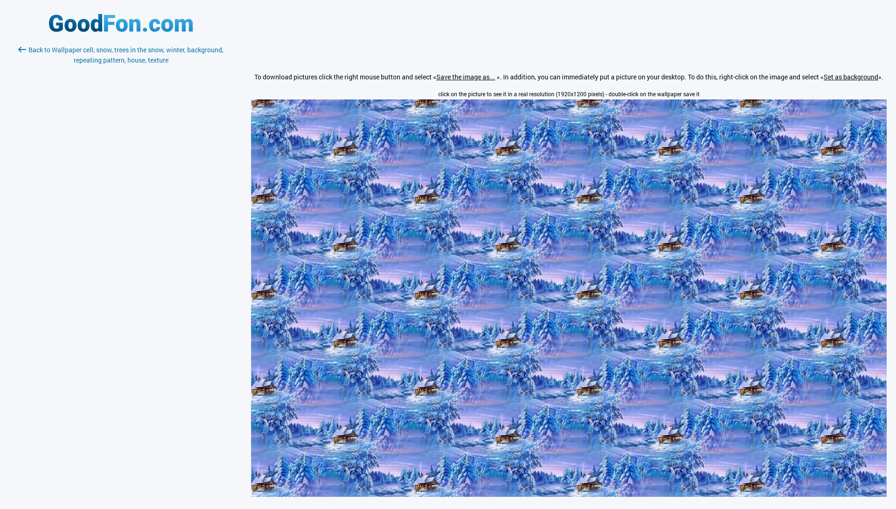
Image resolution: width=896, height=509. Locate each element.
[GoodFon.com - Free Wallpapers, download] (121, 29)
